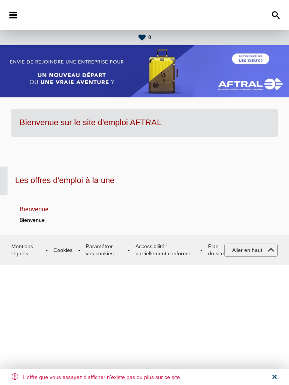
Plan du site (216, 250)
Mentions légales (22, 250)
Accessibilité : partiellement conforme (162, 250)
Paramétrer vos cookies (100, 250)
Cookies (63, 250)
